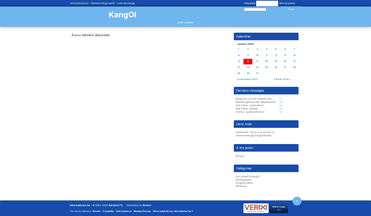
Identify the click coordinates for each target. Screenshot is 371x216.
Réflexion (241, 186)
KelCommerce (124, 211)
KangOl (122, 14)
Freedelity (108, 211)
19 (276, 61)
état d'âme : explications (250, 105)
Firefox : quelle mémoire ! (250, 111)
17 (257, 61)
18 (266, 61)
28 (294, 67)
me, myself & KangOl (248, 176)
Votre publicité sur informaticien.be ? (173, 211)
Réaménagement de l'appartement (256, 102)
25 (266, 67)
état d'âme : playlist (247, 108)
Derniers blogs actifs (103, 3)
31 (257, 73)
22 (238, 67)
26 (275, 67)
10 (257, 55)
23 (248, 67)
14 (294, 55)
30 (248, 73)
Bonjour (240, 156)
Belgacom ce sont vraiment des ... (255, 98)
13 (285, 55)
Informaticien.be (79, 3)
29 (238, 73)
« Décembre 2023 (247, 79)
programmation (244, 182)
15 (239, 61)
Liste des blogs (126, 3)
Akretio (113, 205)
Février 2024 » (282, 79)
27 (285, 67)
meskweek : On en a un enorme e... (256, 132)
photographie (243, 179)
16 (248, 61)
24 (257, 67)
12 (276, 55)
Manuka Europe (142, 211)
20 (285, 61)
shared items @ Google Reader (253, 135)
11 (267, 55)
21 (294, 61)
